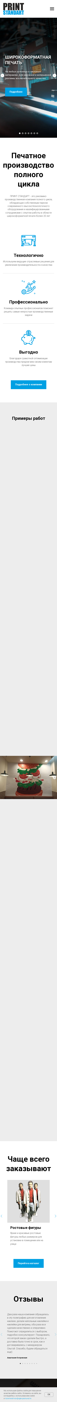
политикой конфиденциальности (18, 1398)
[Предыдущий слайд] (2, 714)
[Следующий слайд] (54, 714)
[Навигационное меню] (52, 8)
